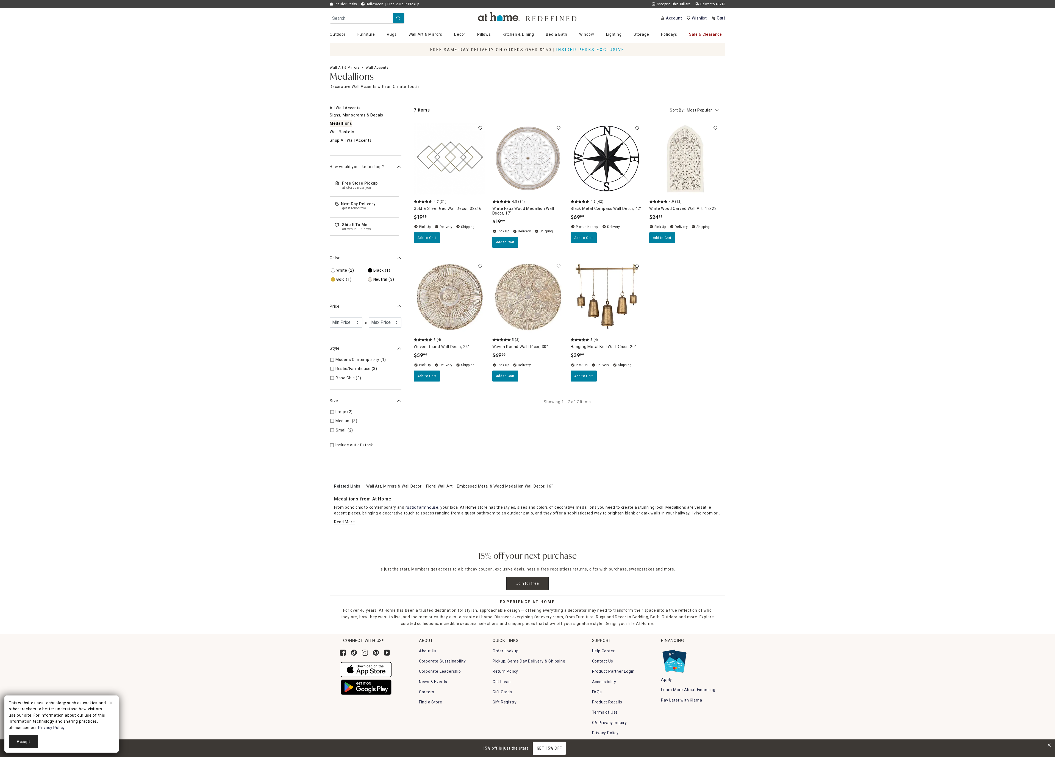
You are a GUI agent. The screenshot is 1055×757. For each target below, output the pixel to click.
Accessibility (604, 682)
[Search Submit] (398, 18)
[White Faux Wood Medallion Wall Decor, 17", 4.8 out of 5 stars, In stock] (528, 159)
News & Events (433, 682)
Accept (23, 741)
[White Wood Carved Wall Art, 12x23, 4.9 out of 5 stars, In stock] (685, 159)
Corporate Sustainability (442, 661)
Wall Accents (377, 67)
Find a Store (430, 702)
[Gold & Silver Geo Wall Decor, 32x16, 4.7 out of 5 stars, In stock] (450, 159)
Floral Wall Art (439, 486)
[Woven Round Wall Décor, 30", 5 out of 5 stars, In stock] (528, 297)
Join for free (527, 583)
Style (335, 348)
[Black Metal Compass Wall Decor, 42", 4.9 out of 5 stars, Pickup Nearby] (607, 159)
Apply (666, 679)
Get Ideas (502, 682)
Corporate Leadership (440, 671)
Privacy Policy (605, 733)
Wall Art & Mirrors (345, 67)
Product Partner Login (613, 671)
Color (335, 258)
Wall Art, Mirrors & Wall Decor (394, 486)
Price (335, 306)
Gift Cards (502, 692)
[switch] (480, 128)
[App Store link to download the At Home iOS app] (366, 669)
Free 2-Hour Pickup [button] (403, 4)
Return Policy (505, 671)
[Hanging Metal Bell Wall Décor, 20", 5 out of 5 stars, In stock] (607, 297)
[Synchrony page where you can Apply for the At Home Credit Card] (674, 660)
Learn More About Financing (688, 690)
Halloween (374, 4)
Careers (426, 692)
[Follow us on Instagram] (364, 652)
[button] (527, 16)
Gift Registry (505, 702)
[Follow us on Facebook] (342, 652)
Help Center (603, 651)
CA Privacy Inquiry (609, 722)
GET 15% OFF (549, 748)
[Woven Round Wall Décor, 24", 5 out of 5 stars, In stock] (450, 297)
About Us (428, 651)
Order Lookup (506, 651)
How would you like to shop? (357, 167)
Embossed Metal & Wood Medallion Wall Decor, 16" (505, 486)
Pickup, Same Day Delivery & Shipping (529, 661)
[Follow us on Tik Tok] (353, 652)
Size (334, 401)
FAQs (597, 692)
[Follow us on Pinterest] (375, 652)
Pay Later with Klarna (681, 700)
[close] (111, 703)
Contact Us (602, 661)
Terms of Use (605, 712)
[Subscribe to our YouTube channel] (386, 652)
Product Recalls (607, 702)
